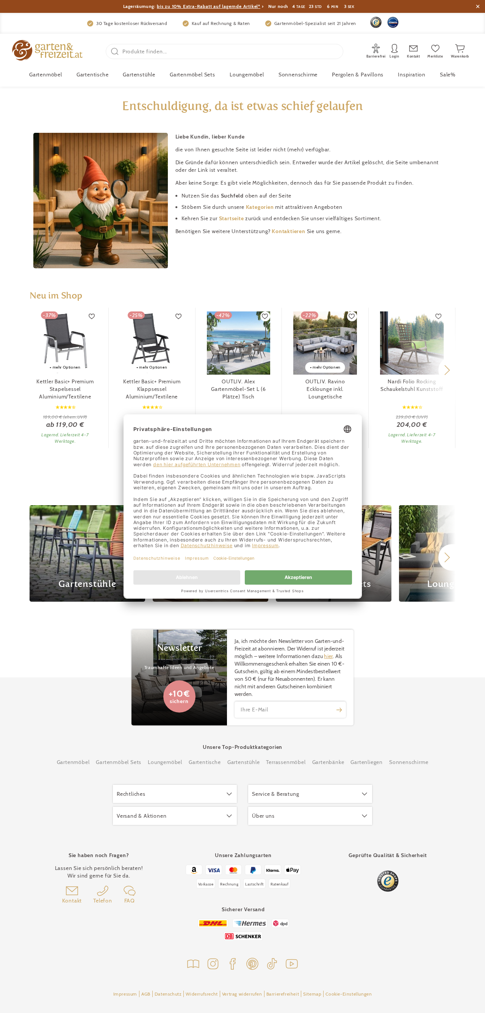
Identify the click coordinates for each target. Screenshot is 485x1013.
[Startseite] (47, 51)
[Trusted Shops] (376, 22)
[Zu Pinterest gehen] (252, 965)
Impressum (125, 994)
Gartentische (93, 74)
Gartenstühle (139, 74)
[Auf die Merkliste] (92, 316)
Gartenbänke (328, 762)
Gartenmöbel (73, 762)
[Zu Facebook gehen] (233, 965)
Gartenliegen (366, 762)
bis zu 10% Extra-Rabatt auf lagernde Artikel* (208, 6)
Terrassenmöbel (285, 762)
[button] (446, 370)
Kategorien (260, 207)
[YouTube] (292, 965)
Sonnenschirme (298, 74)
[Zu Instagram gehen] (213, 965)
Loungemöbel (247, 74)
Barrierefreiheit (282, 994)
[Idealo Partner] (393, 22)
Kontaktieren (289, 231)
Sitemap (312, 994)
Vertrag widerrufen (242, 994)
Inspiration (412, 74)
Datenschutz (168, 994)
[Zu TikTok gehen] (272, 965)
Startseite (232, 218)
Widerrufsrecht (201, 994)
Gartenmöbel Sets (192, 74)
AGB (145, 994)
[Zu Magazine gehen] (193, 965)
